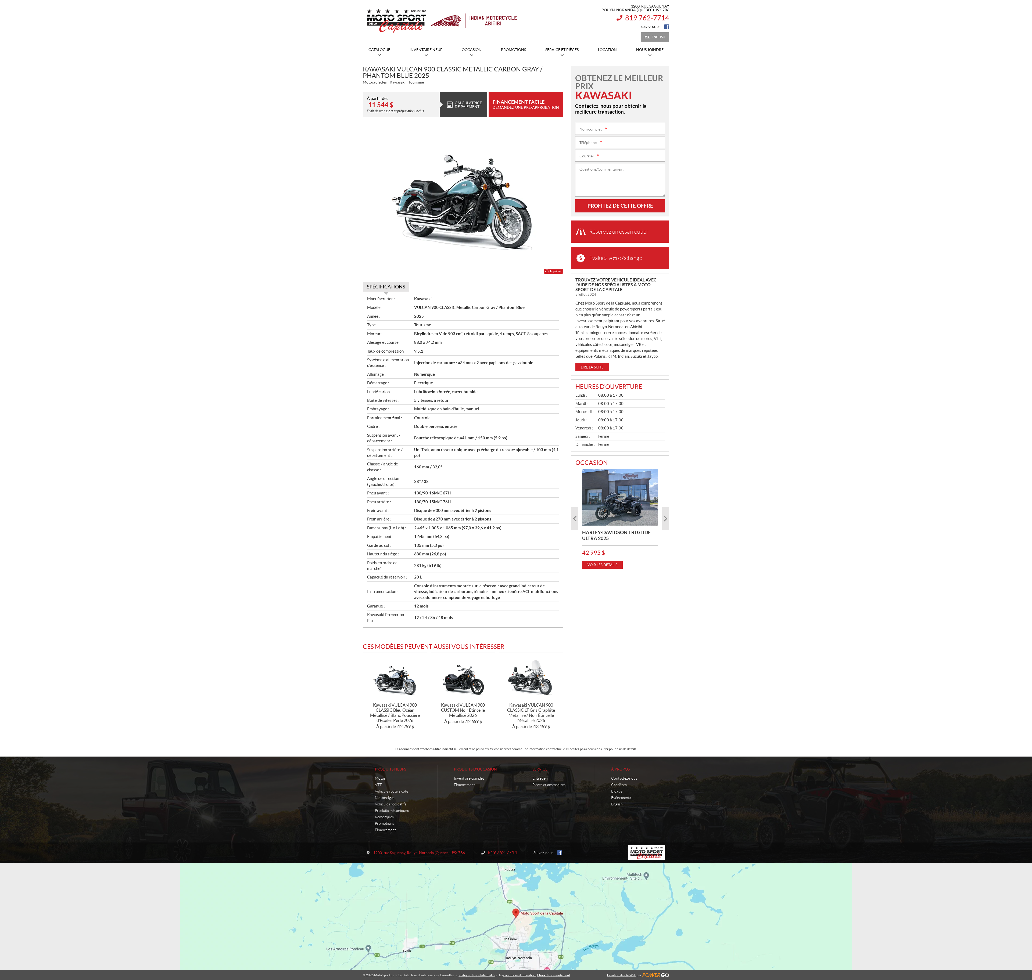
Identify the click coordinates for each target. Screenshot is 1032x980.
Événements (621, 797)
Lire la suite (592, 367)
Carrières (619, 785)
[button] (574, 518)
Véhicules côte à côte (391, 791)
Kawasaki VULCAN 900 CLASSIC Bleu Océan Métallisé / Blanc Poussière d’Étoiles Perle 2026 (395, 713)
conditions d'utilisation (519, 975)
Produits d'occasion (475, 769)
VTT (378, 785)
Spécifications (386, 287)
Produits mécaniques (392, 810)
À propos (620, 769)
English (658, 37)
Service (539, 769)
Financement (385, 830)
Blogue (616, 791)
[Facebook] (666, 26)
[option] (620, 519)
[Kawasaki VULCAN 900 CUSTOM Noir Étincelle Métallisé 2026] (463, 678)
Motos (380, 778)
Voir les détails (602, 565)
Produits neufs (390, 769)
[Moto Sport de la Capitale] (441, 21)
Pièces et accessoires (548, 785)
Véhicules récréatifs (390, 804)
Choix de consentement (553, 975)
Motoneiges (384, 797)
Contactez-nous (624, 778)
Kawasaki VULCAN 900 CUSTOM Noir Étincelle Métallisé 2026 (463, 710)
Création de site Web (621, 975)
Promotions (384, 823)
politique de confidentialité (476, 975)
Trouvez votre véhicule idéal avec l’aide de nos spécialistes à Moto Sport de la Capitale (616, 284)
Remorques (384, 817)
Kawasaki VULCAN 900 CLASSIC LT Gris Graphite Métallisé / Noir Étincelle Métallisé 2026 (531, 713)
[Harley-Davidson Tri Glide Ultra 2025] (620, 497)
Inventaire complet (469, 778)
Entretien (540, 778)
